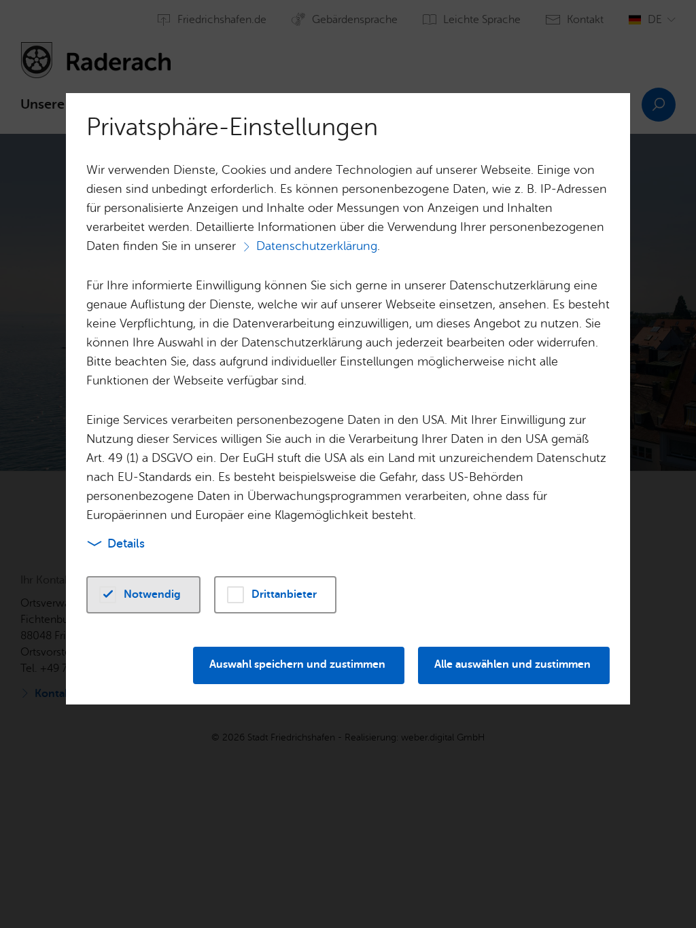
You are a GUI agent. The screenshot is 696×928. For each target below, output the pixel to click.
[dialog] (348, 464)
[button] (143, 594)
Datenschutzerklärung (316, 246)
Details (126, 543)
